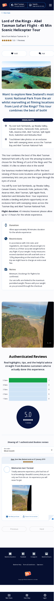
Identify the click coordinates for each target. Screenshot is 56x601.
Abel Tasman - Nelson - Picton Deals (2, 12)
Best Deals (9, 596)
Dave (12, 459)
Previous (14, 529)
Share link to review (30, 516)
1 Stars (5, 399)
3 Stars (5, 390)
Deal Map (27, 596)
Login (45, 596)
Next (42, 529)
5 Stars (5, 380)
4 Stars (5, 385)
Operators (40, 565)
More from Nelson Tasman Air (16, 36)
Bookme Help (17, 565)
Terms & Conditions (29, 565)
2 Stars (5, 394)
